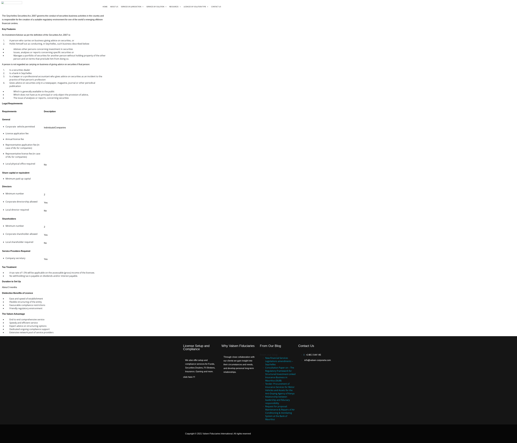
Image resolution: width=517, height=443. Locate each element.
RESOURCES (174, 7)
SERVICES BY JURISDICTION (131, 7)
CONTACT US (216, 7)
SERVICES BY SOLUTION (155, 7)
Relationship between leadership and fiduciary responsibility (277, 400)
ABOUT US (114, 7)
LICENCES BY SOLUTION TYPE (195, 7)
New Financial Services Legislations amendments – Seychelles (279, 361)
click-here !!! (189, 377)
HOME (105, 7)
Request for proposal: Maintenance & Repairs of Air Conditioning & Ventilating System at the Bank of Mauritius (280, 413)
